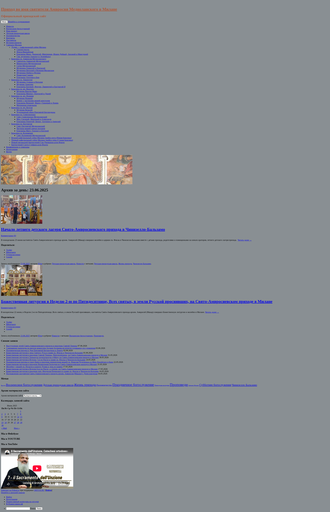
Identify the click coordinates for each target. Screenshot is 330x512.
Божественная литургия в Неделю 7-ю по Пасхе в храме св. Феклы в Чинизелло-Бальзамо (45, 360)
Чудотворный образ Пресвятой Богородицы (35, 112)
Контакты (10, 38)
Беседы (3, 385)
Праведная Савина (24, 75)
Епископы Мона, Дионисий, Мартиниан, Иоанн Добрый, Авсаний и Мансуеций (52, 54)
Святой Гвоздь (22, 49)
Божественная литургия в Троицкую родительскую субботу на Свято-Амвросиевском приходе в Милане (52, 357)
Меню (4, 22)
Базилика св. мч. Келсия (21, 108)
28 (18, 422)
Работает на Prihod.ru (10, 490)
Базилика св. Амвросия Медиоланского (28, 59)
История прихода (13, 43)
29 (21, 422)
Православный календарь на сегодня (22, 502)
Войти (49, 490)
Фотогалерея (11, 149)
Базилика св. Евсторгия (21, 124)
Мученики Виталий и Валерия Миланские (35, 70)
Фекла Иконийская (24, 52)
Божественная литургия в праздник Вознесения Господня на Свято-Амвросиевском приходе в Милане (51, 364)
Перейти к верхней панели (13, 492)
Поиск (33, 508)
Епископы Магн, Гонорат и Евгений (32, 131)
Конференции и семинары (17, 147)
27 (15, 422)
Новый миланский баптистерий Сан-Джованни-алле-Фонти (38, 142)
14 (18, 417)
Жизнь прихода (125, 264)
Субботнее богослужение (215, 385)
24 (6, 422)
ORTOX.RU (39, 490)
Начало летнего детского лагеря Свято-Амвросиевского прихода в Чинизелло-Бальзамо (83, 229)
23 (2, 422)
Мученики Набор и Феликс (28, 73)
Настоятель (11, 40)
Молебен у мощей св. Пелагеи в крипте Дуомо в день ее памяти (34, 367)
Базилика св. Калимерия (22, 133)
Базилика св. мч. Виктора (22, 89)
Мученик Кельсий (24, 110)
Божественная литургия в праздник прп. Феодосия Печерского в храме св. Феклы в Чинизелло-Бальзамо (52, 371)
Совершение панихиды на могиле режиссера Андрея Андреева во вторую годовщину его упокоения (50, 348)
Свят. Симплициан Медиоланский (31, 117)
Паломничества (13, 36)
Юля (40, 264)
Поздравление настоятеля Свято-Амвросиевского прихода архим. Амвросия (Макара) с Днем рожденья (51, 374)
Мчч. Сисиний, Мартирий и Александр (33, 119)
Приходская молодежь (162, 385)
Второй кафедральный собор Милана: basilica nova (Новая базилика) (41, 138)
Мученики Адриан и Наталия (29, 82)
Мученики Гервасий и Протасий (30, 68)
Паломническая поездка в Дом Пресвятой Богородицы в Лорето (34, 350)
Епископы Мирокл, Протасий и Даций (33, 94)
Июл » (17, 428)
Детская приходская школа (18, 33)
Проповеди (99, 336)
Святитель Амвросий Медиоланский (32, 61)
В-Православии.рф (14, 504)
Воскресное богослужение (81, 336)
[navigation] (165, 503)
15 (21, 417)
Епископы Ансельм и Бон (27, 77)
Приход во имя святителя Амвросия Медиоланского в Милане (59, 9)
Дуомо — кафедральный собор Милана (28, 47)
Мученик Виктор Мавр (26, 91)
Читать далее (245, 240)
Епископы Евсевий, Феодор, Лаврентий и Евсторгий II (40, 87)
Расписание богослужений (18, 29)
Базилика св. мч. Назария (22, 96)
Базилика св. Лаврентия (21, 80)
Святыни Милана (14, 45)
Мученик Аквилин (24, 84)
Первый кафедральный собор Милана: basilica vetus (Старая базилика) (42, 140)
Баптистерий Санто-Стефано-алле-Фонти (29, 145)
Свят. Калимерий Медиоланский (31, 135)
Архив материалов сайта (12, 396)
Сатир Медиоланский (26, 66)
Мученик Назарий (24, 98)
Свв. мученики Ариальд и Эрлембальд (33, 56)
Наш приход (11, 31)
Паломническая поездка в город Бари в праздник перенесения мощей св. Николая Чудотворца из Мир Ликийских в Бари (59, 362)
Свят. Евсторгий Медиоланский (30, 126)
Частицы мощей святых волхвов (30, 128)
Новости (10, 26)
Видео (9, 152)
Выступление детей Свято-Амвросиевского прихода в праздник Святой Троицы (41, 346)
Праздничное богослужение (133, 385)
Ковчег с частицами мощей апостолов (33, 101)
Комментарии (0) (8, 236)
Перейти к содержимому (19, 22)
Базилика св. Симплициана (23, 114)
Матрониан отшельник (26, 105)
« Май (4, 428)
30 (2, 425)
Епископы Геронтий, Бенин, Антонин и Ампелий (38, 121)
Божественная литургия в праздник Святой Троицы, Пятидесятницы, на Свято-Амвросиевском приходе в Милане (56, 355)
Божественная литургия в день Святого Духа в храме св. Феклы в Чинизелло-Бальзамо (44, 353)
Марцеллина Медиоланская (28, 63)
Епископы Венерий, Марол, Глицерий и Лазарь (37, 103)
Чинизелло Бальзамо (142, 264)
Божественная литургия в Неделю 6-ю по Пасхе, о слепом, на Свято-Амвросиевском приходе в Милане (52, 369)
